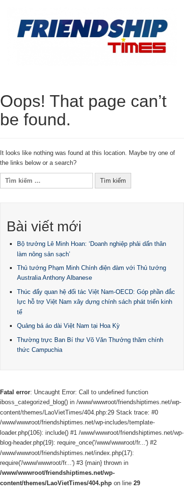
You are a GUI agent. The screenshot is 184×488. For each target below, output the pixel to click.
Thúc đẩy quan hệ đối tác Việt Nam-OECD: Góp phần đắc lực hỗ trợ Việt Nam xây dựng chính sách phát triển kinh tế (96, 302)
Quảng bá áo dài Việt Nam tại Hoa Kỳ (68, 325)
